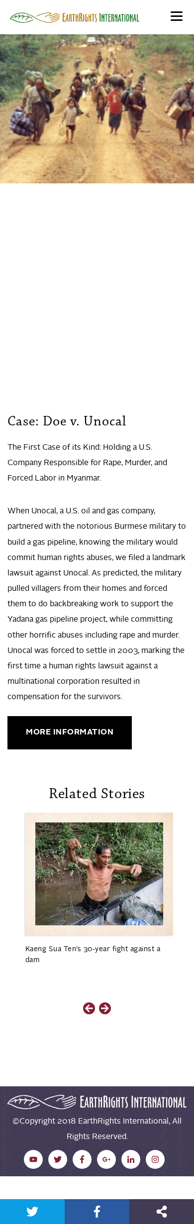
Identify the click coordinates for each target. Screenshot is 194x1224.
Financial (26, 299)
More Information (69, 732)
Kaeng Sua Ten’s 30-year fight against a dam (93, 955)
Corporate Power (41, 249)
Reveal (119, 336)
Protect (56, 336)
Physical (60, 299)
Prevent (24, 336)
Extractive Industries (114, 249)
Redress (88, 336)
